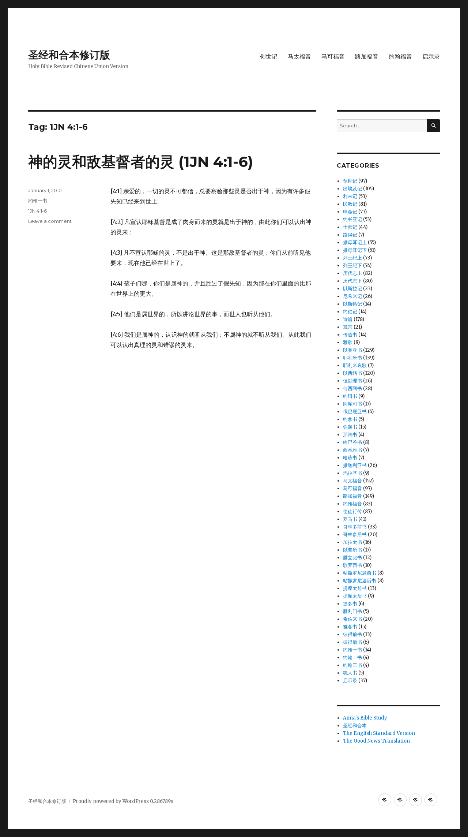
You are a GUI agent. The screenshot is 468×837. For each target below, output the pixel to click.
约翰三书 (352, 665)
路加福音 (366, 56)
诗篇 (347, 319)
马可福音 (333, 56)
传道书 (350, 335)
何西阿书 (352, 388)
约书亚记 (352, 219)
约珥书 (350, 396)
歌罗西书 (352, 565)
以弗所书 (352, 550)
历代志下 (352, 281)
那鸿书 (350, 434)
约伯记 (350, 312)
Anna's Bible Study (365, 718)
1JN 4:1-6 (37, 211)
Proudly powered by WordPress (111, 801)
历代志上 (352, 273)
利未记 (350, 196)
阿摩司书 (352, 404)
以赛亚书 (352, 350)
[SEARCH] (433, 125)
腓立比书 (352, 557)
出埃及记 (352, 189)
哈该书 (350, 458)
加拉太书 (352, 542)
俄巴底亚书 (355, 411)
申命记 (350, 212)
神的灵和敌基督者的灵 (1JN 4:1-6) (140, 162)
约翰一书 (37, 200)
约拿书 (350, 419)
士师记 (350, 227)
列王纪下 (352, 265)
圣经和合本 (355, 725)
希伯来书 (352, 619)
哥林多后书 (355, 534)
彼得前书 (352, 634)
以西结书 (352, 373)
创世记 (269, 56)
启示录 (431, 56)
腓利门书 (352, 611)
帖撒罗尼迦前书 (359, 573)
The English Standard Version (379, 733)
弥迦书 (350, 427)
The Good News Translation (376, 741)
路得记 (350, 235)
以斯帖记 (352, 304)
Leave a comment (50, 221)
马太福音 (299, 56)
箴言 (347, 327)
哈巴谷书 (352, 442)
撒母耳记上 (355, 242)
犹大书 (350, 673)
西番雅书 (352, 450)
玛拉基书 (352, 473)
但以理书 (352, 381)
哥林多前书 (355, 527)
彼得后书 (352, 642)
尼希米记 (352, 296)
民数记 (350, 204)
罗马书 (350, 519)
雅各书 (350, 627)
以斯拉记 (352, 288)
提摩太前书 (355, 588)
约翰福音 (400, 56)
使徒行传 (352, 511)
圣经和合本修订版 (69, 55)
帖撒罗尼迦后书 (359, 581)
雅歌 (347, 342)
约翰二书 (352, 657)
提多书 (350, 604)
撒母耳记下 (355, 250)
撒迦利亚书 (355, 465)
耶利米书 (352, 358)
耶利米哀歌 (355, 365)
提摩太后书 (355, 596)
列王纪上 (352, 258)
